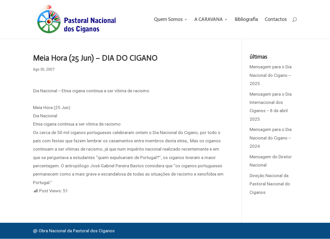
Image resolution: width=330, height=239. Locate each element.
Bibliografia (246, 20)
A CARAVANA (208, 20)
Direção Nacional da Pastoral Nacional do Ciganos (270, 184)
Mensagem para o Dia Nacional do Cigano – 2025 (271, 75)
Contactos (276, 20)
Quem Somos (168, 20)
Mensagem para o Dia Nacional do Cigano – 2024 (271, 138)
